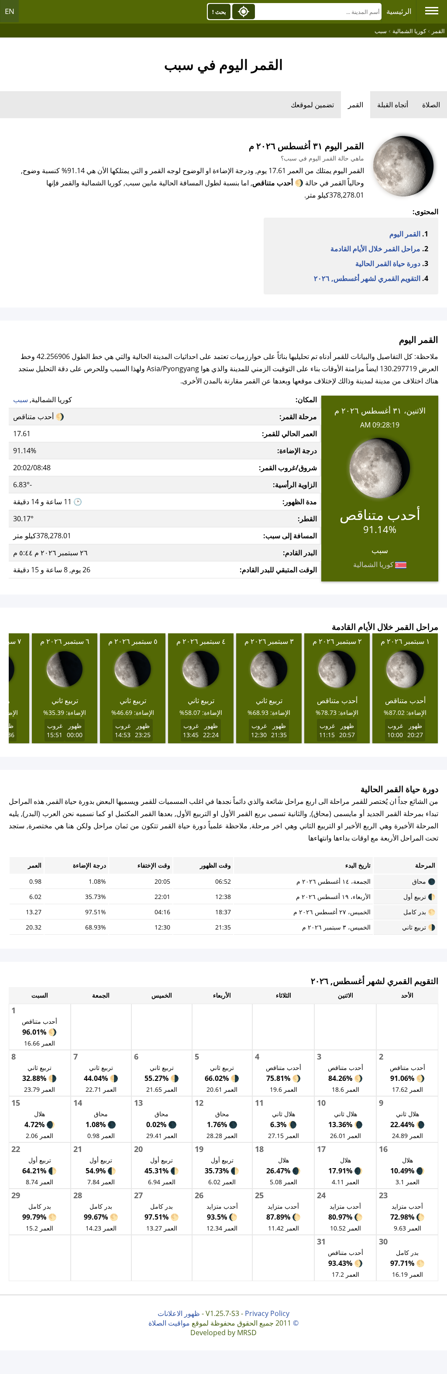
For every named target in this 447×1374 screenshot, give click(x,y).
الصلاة (431, 104)
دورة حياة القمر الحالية (387, 263)
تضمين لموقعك (312, 104)
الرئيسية (399, 11)
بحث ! (219, 12)
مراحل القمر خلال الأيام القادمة (375, 248)
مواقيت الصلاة (169, 1323)
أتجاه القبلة (392, 104)
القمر (355, 104)
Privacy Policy (267, 1313)
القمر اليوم (404, 234)
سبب (20, 399)
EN (9, 11)
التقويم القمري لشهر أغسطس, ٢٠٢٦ (367, 278)
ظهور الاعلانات (179, 1313)
